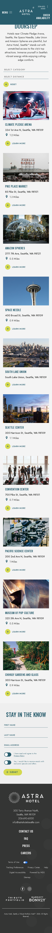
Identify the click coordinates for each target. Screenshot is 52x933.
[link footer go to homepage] (26, 797)
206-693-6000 (41, 7)
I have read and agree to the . (25, 754)
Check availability (41, 16)
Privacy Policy (19, 756)
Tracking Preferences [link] (15, 867)
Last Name (9, 735)
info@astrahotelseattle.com (26, 822)
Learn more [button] (18, 143)
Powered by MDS (37, 872)
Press (26, 846)
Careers (26, 852)
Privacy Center (34, 867)
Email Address (11, 745)
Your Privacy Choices (36, 862)
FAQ (26, 838)
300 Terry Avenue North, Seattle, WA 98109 (26, 811)
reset (13, 84)
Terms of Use (13, 862)
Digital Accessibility (17, 872)
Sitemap (27, 877)
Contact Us (26, 831)
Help (46, 867)
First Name (9, 725)
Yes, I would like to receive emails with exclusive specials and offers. (29, 762)
